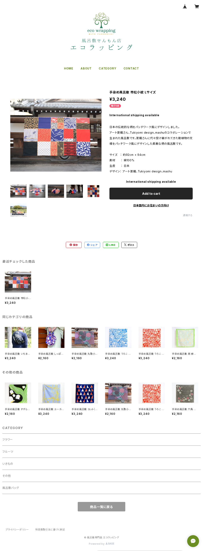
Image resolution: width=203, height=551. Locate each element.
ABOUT (86, 68)
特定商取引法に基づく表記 (50, 529)
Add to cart (151, 194)
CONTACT (131, 68)
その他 (6, 475)
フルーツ (7, 451)
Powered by (97, 543)
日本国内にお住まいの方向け (151, 205)
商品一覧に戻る (101, 507)
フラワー (7, 439)
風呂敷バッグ (10, 487)
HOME (68, 68)
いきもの (7, 463)
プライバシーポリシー (17, 529)
